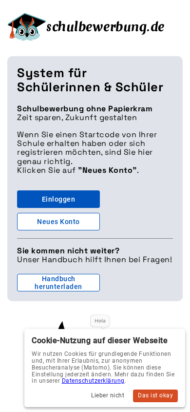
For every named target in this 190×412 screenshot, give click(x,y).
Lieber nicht (107, 395)
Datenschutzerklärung (93, 380)
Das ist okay (155, 395)
